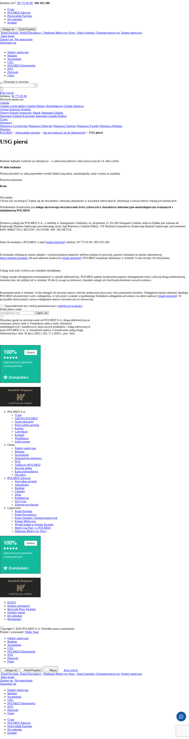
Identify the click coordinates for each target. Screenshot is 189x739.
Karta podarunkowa (26, 471)
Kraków (26, 109)
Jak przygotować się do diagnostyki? (64, 132)
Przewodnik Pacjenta (19, 16)
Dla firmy (20, 474)
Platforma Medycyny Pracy (31, 531)
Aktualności (22, 484)
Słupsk (37, 112)
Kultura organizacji (18, 605)
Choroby (20, 491)
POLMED (6, 132)
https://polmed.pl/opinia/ (14, 258)
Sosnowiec (25, 112)
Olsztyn (4, 112)
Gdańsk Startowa (74, 106)
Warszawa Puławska (40, 126)
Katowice (15, 109)
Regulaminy (14, 619)
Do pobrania (14, 19)
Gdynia (4, 109)
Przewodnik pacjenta (28, 132)
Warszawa (6, 122)
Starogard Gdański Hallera (51, 116)
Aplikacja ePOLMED (27, 464)
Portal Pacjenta (26, 29)
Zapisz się (41, 313)
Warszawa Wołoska (110, 126)
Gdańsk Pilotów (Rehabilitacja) (44, 106)
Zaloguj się (8, 29)
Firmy (10, 75)
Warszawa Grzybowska (14, 126)
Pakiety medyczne (18, 52)
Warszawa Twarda (88, 126)
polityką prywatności (70, 305)
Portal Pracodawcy (26, 514)
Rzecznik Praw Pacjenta (21, 609)
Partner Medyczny (25, 521)
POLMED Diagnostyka (21, 65)
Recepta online (23, 468)
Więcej (53, 670)
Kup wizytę (7, 92)
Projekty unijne (16, 612)
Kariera (19, 428)
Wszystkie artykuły (26, 481)
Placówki (12, 72)
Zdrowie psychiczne (26, 504)
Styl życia (20, 501)
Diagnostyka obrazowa (28, 458)
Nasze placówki (24, 421)
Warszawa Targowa (64, 126)
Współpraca (22, 438)
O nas (10, 9)
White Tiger (32, 632)
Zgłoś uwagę (22, 441)
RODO (11, 602)
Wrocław (5, 129)
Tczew (4, 119)
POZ (10, 68)
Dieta (18, 494)
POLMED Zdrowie (18, 12)
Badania (12, 55)
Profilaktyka (22, 498)
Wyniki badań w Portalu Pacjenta (34, 524)
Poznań (14, 112)
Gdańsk (4, 102)
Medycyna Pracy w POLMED (33, 527)
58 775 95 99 (25, 3)
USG (10, 62)
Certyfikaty (21, 431)
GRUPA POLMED (26, 418)
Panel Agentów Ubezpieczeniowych (36, 517)
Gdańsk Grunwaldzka (13, 106)
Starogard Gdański (52, 112)
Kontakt (12, 22)
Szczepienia (14, 58)
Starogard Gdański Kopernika (17, 116)
